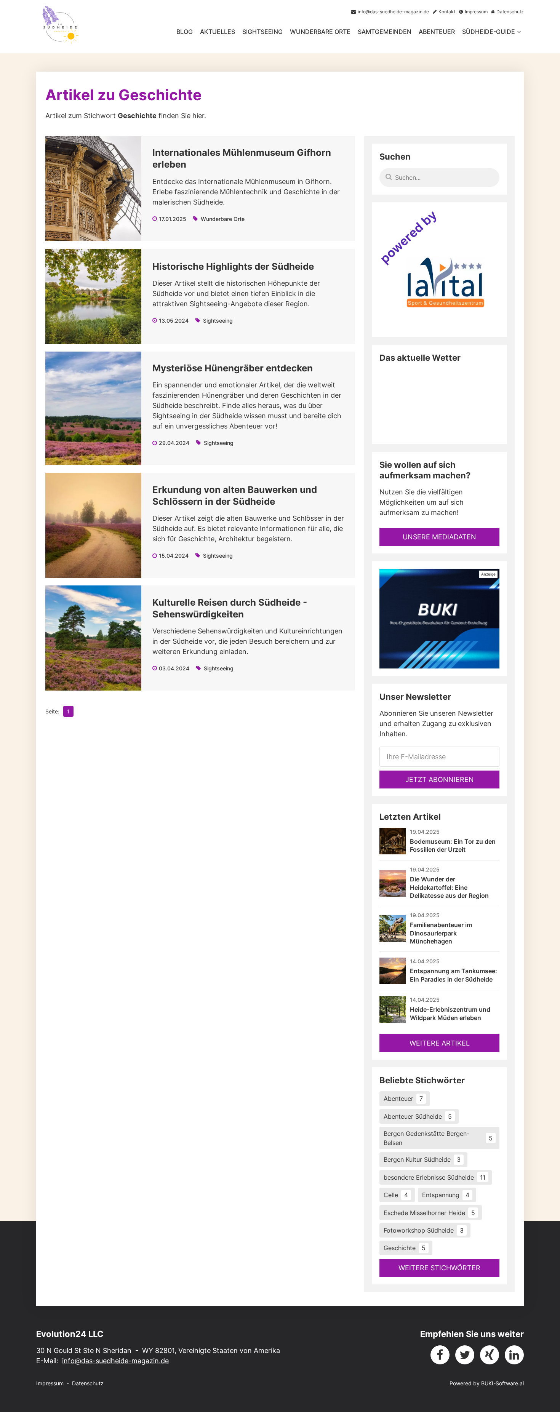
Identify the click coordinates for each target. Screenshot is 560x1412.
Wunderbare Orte (320, 31)
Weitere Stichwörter (439, 1268)
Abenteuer (437, 31)
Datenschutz (88, 1383)
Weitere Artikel (440, 1043)
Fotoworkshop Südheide (424, 1230)
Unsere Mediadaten (439, 537)
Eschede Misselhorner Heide (429, 1213)
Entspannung (445, 1195)
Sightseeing (262, 31)
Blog (184, 31)
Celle (396, 1195)
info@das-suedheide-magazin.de (115, 1361)
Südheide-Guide (488, 31)
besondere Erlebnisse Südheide (434, 1177)
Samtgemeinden (384, 31)
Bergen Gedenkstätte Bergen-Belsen (438, 1138)
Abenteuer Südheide (418, 1116)
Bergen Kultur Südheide (422, 1159)
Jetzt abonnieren (439, 780)
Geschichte (405, 1248)
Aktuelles (217, 31)
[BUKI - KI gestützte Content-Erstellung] (439, 618)
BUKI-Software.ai (502, 1383)
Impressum (50, 1383)
